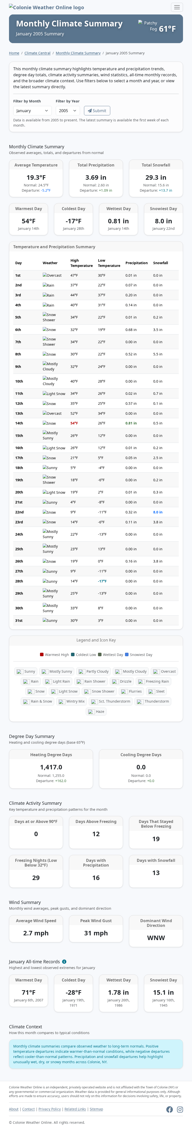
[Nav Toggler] (177, 7)
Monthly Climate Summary (78, 53)
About (13, 1109)
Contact (28, 1109)
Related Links (75, 1109)
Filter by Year (68, 101)
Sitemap (96, 1109)
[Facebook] (169, 1110)
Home (14, 53)
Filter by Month (27, 101)
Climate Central (37, 53)
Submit (99, 110)
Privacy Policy (49, 1109)
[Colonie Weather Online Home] (46, 7)
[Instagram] (180, 1110)
